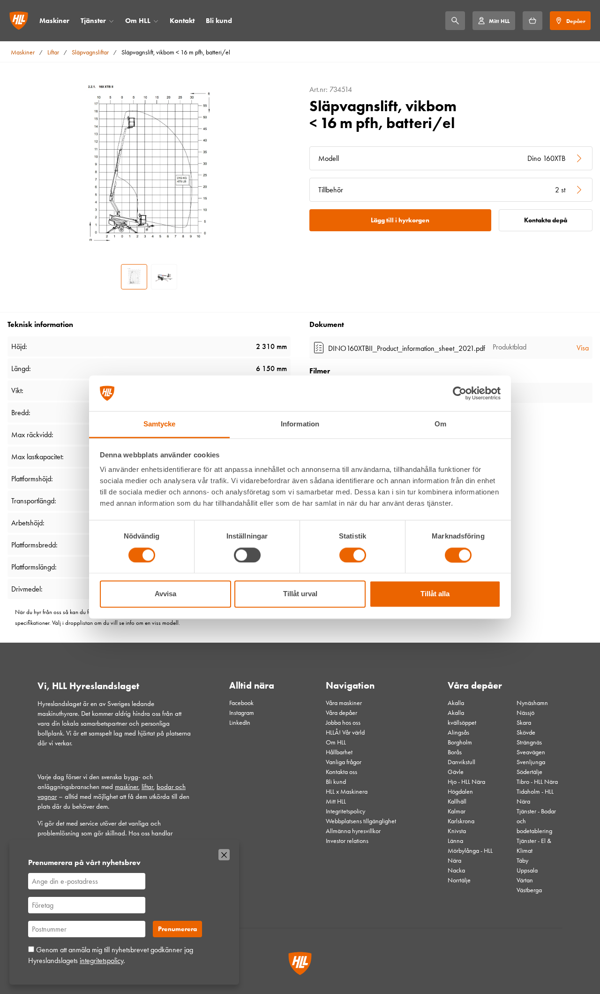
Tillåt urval (300, 594)
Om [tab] (440, 424)
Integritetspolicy (345, 811)
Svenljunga (531, 762)
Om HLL (137, 20)
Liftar (53, 52)
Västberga (529, 890)
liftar (147, 786)
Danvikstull (461, 762)
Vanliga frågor (343, 762)
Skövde (526, 732)
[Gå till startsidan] (18, 20)
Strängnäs (529, 742)
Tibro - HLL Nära (537, 782)
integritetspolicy (101, 960)
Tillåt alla (435, 594)
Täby (522, 861)
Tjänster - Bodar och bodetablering (536, 821)
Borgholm (460, 742)
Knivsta (457, 831)
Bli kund (219, 20)
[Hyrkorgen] (532, 20)
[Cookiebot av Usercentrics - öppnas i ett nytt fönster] (460, 393)
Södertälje (529, 772)
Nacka (456, 870)
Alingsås (458, 732)
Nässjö (525, 713)
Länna (455, 841)
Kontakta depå (545, 220)
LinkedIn (239, 723)
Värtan (525, 880)
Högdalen (460, 792)
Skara (524, 723)
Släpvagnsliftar (90, 52)
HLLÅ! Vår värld (345, 732)
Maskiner (54, 20)
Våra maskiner (344, 703)
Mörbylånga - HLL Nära (470, 856)
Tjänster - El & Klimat (534, 846)
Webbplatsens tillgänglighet (361, 821)
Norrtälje (459, 880)
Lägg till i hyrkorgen (400, 220)
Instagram (241, 713)
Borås (455, 752)
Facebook (241, 703)
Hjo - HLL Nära (466, 782)
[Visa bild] (134, 276)
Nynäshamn (532, 703)
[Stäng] (224, 854)
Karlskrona (461, 821)
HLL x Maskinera (347, 792)
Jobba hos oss (343, 723)
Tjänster (93, 20)
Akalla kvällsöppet (462, 718)
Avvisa (165, 594)
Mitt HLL (336, 801)
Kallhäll (457, 801)
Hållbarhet (339, 752)
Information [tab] (300, 424)
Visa (583, 347)
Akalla (456, 703)
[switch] (247, 554)
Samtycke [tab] (159, 424)
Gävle (456, 772)
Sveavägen (531, 752)
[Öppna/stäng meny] (111, 20)
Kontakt (182, 20)
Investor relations (347, 841)
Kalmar (456, 811)
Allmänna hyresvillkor (353, 831)
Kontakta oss (341, 772)
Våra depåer (341, 713)
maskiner (126, 786)
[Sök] (455, 20)
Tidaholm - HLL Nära (535, 796)
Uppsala (527, 870)
